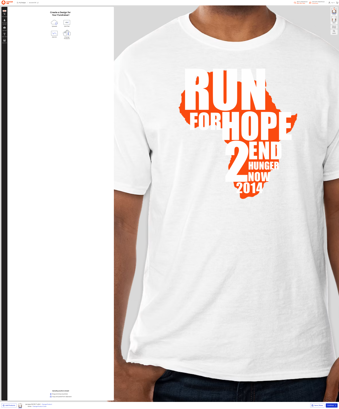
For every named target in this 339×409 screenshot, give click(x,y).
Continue (330, 405)
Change (47, 404)
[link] (7, 3)
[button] (318, 3)
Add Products (10, 405)
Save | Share (318, 405)
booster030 (32, 2)
